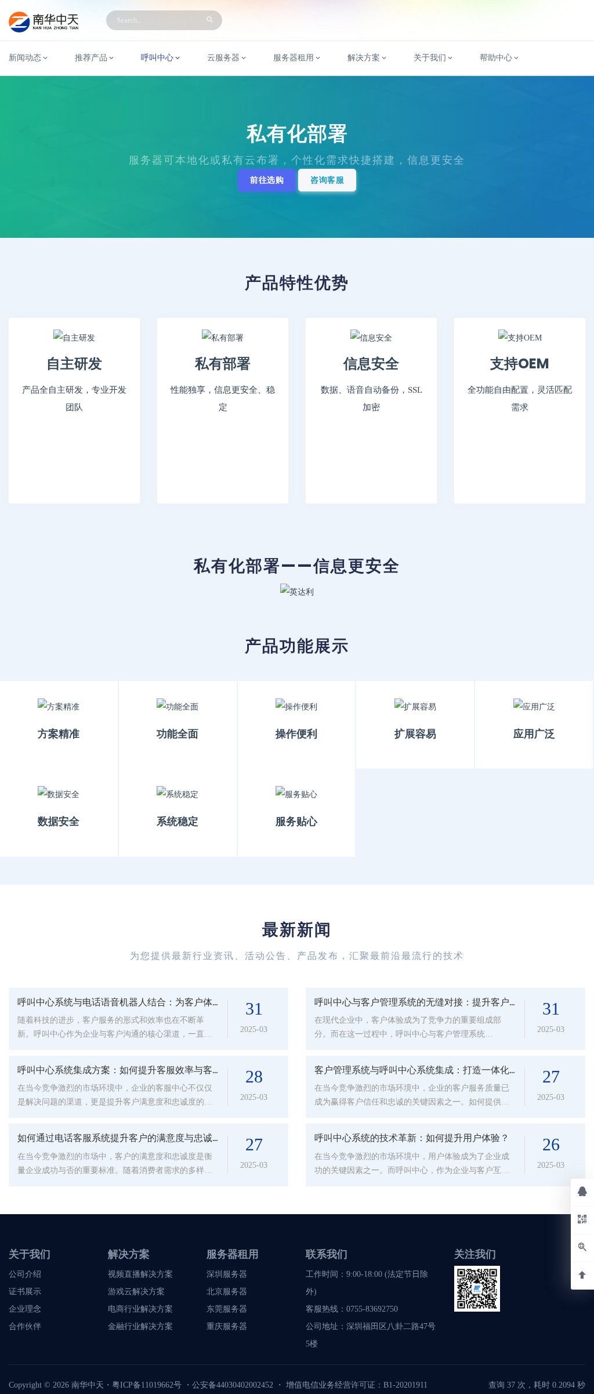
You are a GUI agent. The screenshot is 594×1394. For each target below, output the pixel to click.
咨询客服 (327, 180)
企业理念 (25, 1309)
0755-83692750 (372, 1309)
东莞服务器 (227, 1309)
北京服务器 (227, 1291)
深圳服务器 (227, 1274)
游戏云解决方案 (136, 1291)
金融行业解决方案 (140, 1326)
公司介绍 (25, 1274)
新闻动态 (25, 57)
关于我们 (430, 57)
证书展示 (25, 1291)
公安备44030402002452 (232, 1385)
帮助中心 (496, 57)
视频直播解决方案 (140, 1274)
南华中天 (86, 1385)
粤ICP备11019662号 (147, 1385)
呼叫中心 (157, 57)
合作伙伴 (25, 1326)
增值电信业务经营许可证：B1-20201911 (357, 1385)
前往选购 (267, 180)
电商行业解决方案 (140, 1309)
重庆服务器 (227, 1326)
